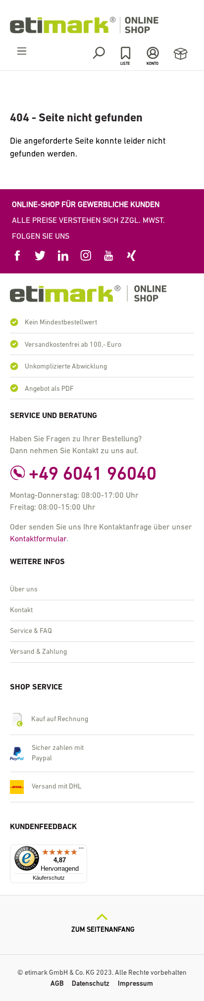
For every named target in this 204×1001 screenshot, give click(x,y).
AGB (57, 984)
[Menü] (22, 51)
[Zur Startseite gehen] (102, 25)
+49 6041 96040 (92, 475)
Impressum (135, 984)
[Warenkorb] (180, 54)
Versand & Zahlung (38, 652)
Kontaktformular (38, 539)
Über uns (24, 589)
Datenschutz (90, 984)
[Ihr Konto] (152, 53)
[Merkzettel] (125, 53)
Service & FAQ (31, 631)
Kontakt (21, 610)
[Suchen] (98, 53)
